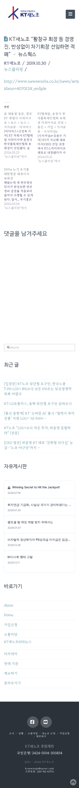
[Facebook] (33, 722)
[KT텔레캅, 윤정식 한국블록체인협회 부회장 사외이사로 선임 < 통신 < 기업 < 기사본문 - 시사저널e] (54, 137)
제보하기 (10, 673)
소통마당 (10, 634)
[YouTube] (46, 722)
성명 (21, 733)
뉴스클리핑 (13, 69)
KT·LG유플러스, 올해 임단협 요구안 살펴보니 (38, 403)
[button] (70, 14)
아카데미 (10, 654)
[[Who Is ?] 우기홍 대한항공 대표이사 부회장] (20, 188)
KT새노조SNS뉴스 (18, 642)
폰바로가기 (12, 683)
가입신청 (10, 625)
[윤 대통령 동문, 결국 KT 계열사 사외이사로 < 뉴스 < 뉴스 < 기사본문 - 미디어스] (20, 135)
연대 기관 (11, 663)
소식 (11, 733)
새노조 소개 (48, 733)
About (8, 605)
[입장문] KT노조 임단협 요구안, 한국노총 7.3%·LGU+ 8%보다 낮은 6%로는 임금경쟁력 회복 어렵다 (38, 389)
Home (8, 615)
